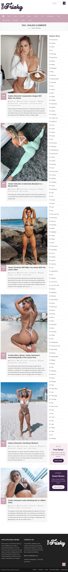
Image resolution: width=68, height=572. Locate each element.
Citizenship (54, 103)
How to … (53, 253)
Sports (53, 378)
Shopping (53, 370)
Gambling (53, 182)
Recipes (53, 353)
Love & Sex (54, 281)
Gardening (54, 189)
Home (9, 16)
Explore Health (58, 460)
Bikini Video (11, 507)
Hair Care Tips (55, 214)
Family (53, 157)
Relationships (50, 16)
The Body (53, 399)
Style (58, 16)
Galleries (53, 178)
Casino (53, 89)
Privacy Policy (64, 569)
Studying (53, 381)
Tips (52, 402)
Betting (53, 64)
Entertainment (6, 20)
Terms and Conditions (54, 569)
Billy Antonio (12, 101)
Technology (54, 395)
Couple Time (54, 118)
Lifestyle (53, 278)
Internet (53, 260)
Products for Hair (55, 346)
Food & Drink (54, 171)
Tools (52, 410)
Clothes (53, 111)
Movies (36, 16)
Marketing (53, 292)
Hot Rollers (54, 249)
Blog (52, 71)
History (53, 235)
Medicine (53, 296)
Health (22, 16)
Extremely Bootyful (13, 191)
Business (53, 75)
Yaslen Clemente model (14, 105)
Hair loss (53, 221)
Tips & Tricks (54, 406)
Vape (52, 424)
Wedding (53, 438)
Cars (52, 86)
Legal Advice (54, 271)
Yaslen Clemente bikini (36, 103)
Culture (53, 132)
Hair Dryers (54, 217)
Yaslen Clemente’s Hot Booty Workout (23, 443)
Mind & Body (54, 299)
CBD (52, 93)
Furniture (53, 175)
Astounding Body (12, 362)
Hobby (53, 239)
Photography (54, 342)
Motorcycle (54, 306)
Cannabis (53, 82)
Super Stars (54, 388)
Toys (52, 413)
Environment (54, 153)
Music (52, 317)
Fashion (53, 160)
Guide (52, 203)
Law (52, 267)
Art (52, 50)
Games (53, 185)
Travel (30, 20)
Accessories (54, 39)
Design (53, 135)
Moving (53, 313)
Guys (52, 207)
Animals (53, 43)
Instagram (10, 274)
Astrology (53, 54)
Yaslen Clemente (23, 103)
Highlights (53, 232)
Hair (52, 210)
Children (53, 100)
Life (52, 274)
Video (52, 431)
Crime (52, 125)
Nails (52, 321)
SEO (52, 367)
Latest (46, 569)
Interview (53, 264)
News (15, 16)
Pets (52, 338)
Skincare (53, 374)
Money (53, 303)
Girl (52, 196)
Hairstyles (53, 224)
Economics (54, 143)
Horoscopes (54, 246)
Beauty (53, 61)
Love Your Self (55, 285)
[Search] (64, 3)
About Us (35, 569)
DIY (52, 139)
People (53, 335)
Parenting (15, 20)
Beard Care (54, 57)
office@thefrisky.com (33, 555)
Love (42, 16)
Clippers (53, 107)
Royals (23, 20)
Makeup (53, 289)
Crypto (53, 128)
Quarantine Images (13, 103)
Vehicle (53, 427)
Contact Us (40, 569)
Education (53, 146)
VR (52, 435)
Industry (53, 257)
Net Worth (53, 324)
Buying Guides (55, 78)
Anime (52, 46)
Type (52, 420)
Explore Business (58, 487)
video (25, 448)
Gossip (53, 200)
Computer (53, 114)
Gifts (52, 192)
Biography (53, 68)
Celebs (29, 16)
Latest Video (18, 274)
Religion (53, 360)
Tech (52, 392)
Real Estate (54, 349)
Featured (53, 164)
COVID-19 (54, 121)
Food (52, 168)
